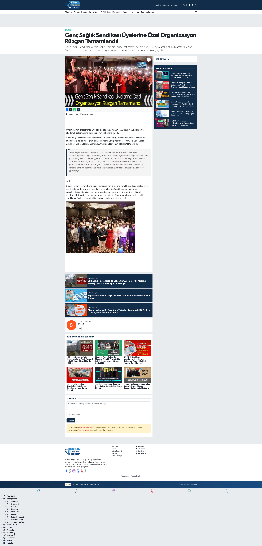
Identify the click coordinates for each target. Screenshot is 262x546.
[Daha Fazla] (78, 109)
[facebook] (39, 491)
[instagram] (114, 491)
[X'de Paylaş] (70, 109)
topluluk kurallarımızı (87, 427)
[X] (70, 471)
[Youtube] (81, 471)
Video (9, 527)
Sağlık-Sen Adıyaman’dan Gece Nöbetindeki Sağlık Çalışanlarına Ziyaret (108, 386)
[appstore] (125, 476)
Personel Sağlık (83, 430)
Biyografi (11, 535)
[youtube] (151, 491)
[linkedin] (226, 491)
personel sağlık (17, 522)
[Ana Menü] (196, 12)
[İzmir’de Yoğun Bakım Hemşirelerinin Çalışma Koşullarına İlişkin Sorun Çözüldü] (80, 374)
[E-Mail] (79, 328)
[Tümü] (194, 59)
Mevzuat (135, 12)
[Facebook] (66, 471)
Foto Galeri (12, 525)
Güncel (96, 12)
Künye (9, 540)
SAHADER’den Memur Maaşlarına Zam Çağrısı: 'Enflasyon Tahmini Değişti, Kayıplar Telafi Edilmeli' (135, 360)
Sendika (126, 12)
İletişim (10, 543)
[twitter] (76, 491)
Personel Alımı (147, 12)
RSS (69, 484)
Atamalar (87, 12)
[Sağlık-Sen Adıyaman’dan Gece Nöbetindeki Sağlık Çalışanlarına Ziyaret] (108, 374)
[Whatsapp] (85, 471)
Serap (81, 323)
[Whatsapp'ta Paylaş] (74, 109)
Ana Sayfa (11, 496)
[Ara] (196, 5)
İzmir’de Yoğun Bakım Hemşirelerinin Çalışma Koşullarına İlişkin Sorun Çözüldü (77, 387)
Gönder (71, 420)
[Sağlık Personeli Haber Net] (72, 4)
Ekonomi (78, 12)
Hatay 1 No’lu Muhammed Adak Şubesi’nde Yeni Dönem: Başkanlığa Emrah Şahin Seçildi (137, 386)
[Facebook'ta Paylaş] (67, 109)
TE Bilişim (193, 484)
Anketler (11, 538)
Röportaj (11, 532)
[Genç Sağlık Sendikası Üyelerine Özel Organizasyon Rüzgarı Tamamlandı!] (108, 81)
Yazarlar (11, 530)
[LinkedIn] (78, 471)
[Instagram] (74, 471)
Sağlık (118, 12)
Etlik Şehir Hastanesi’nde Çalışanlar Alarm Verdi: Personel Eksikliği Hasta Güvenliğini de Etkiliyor (80, 360)
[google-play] (136, 476)
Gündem (68, 12)
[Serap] (71, 325)
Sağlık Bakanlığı (108, 12)
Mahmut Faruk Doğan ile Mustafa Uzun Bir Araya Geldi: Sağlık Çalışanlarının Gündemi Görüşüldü (107, 360)
